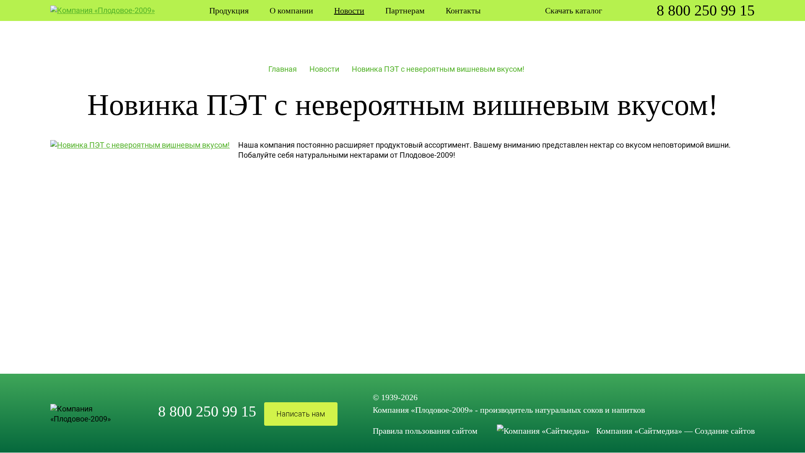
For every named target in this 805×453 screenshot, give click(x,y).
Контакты (463, 10)
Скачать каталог (573, 10)
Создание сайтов (725, 430)
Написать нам (300, 413)
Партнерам (405, 10)
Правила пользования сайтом (425, 430)
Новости (324, 69)
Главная (282, 69)
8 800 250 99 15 (706, 10)
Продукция (229, 10)
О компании (291, 10)
